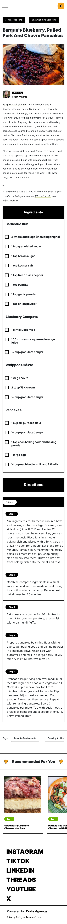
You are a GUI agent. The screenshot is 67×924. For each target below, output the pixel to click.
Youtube (21, 889)
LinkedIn (20, 870)
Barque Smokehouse (14, 104)
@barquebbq (10, 200)
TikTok (18, 861)
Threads (21, 879)
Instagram (25, 851)
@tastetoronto (43, 196)
